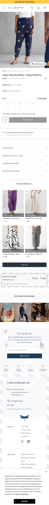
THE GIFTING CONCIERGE (25, 2)
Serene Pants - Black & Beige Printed (34, 254)
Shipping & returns (28, 458)
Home (4, 71)
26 (8, 103)
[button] (38, 9)
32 (8, 109)
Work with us (26, 433)
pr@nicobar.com (17, 395)
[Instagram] (22, 441)
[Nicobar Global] (16, 8)
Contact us (25, 436)
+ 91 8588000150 (16, 401)
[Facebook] (28, 441)
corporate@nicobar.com (20, 392)
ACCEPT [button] (24, 501)
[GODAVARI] (7, 304)
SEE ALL (24, 265)
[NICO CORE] (38, 304)
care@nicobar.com (17, 389)
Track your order (27, 454)
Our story (24, 426)
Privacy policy (26, 467)
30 (32, 103)
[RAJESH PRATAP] (23, 304)
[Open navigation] (4, 8)
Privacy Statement (22, 494)
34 (20, 109)
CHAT (12, 405)
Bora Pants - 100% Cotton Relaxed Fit (12, 218)
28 (20, 103)
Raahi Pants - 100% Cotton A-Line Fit (34, 218)
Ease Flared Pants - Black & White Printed (12, 254)
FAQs (23, 461)
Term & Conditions (28, 464)
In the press (25, 430)
